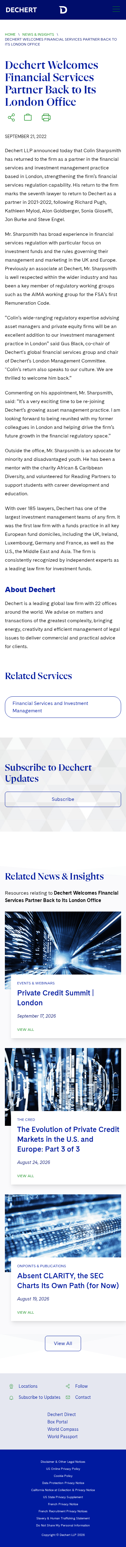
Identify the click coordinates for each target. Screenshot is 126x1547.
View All (25, 1029)
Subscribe (63, 799)
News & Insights (38, 34)
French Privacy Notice (63, 1504)
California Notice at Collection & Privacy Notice (63, 1490)
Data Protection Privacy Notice (63, 1483)
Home (10, 34)
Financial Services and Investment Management (50, 707)
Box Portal (57, 1421)
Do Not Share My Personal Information (63, 1525)
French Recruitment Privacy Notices (63, 1511)
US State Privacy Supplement (63, 1497)
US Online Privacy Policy (63, 1468)
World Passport (62, 1436)
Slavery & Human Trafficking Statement (63, 1518)
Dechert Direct (61, 1414)
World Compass (63, 1429)
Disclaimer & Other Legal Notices (63, 1461)
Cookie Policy (63, 1476)
